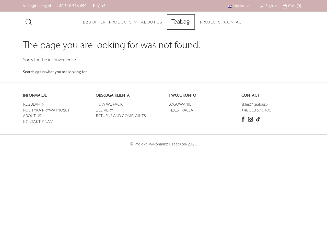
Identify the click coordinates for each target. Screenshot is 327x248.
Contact (234, 21)
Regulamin (33, 104)
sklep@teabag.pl (37, 5)
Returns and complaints (121, 115)
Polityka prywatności (46, 110)
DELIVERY (104, 110)
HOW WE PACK (109, 104)
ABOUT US (151, 21)
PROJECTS (210, 21)
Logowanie (180, 104)
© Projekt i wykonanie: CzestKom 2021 (163, 144)
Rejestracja (181, 110)
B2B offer (94, 21)
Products (120, 21)
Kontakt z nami (38, 121)
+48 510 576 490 (72, 5)
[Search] (28, 22)
